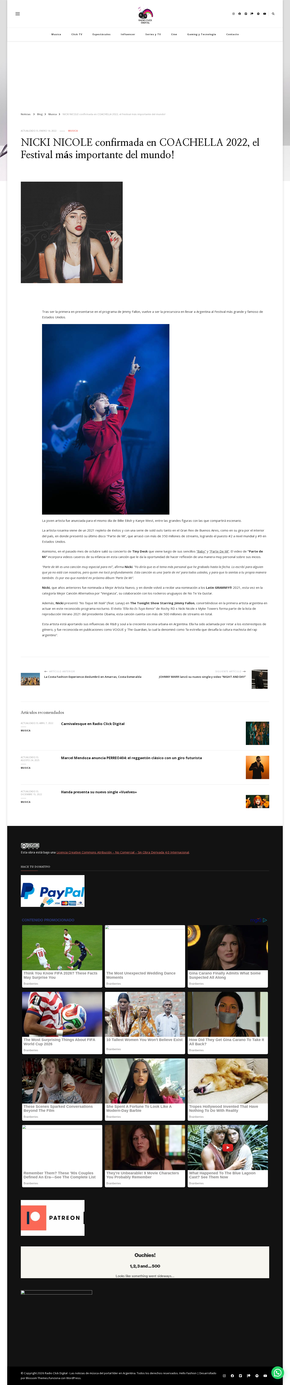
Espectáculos (102, 34)
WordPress (73, 1378)
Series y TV (153, 34)
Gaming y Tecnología (201, 34)
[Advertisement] (145, 75)
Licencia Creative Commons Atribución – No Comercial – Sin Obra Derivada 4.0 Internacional (122, 852)
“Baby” (201, 551)
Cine (174, 34)
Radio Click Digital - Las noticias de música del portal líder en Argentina (90, 1373)
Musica (56, 34)
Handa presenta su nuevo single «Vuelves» (99, 791)
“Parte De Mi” (219, 551)
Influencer (128, 34)
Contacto (232, 34)
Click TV (76, 34)
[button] (277, 1372)
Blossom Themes (37, 1378)
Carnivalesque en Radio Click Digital (93, 723)
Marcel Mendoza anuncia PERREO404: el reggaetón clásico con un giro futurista (131, 757)
